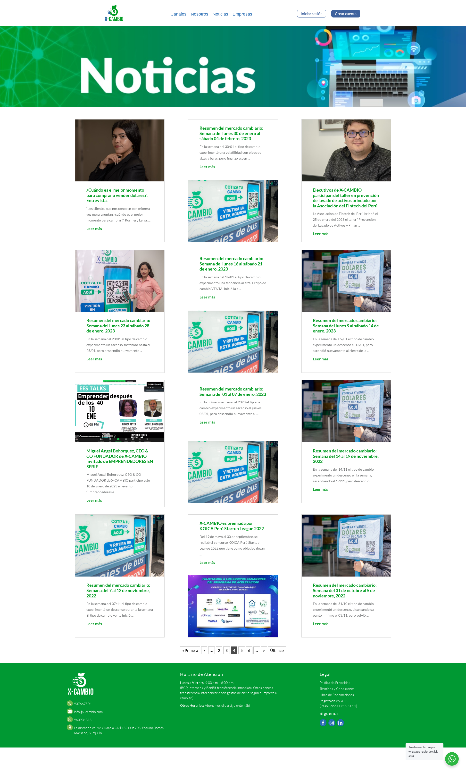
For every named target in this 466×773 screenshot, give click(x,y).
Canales (178, 14)
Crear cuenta (346, 13)
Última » (277, 650)
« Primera (190, 650)
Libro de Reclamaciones (337, 695)
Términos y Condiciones (337, 689)
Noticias (220, 14)
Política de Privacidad (335, 682)
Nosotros (199, 14)
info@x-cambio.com (88, 712)
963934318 (83, 720)
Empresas (242, 14)
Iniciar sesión (312, 13)
